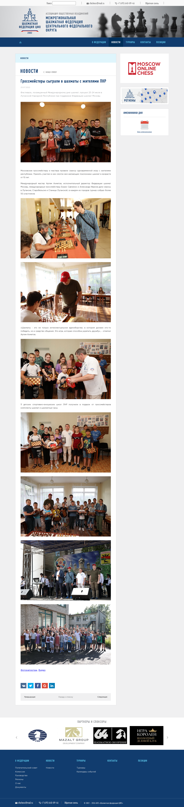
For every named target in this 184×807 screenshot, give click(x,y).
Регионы (19, 779)
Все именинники (144, 132)
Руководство (21, 775)
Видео (42, 670)
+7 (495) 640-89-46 (126, 3)
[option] (37, 736)
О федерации (99, 42)
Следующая (102, 697)
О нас (18, 783)
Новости (115, 42)
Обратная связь (152, 3)
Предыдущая (29, 697)
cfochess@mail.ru (96, 3)
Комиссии (20, 772)
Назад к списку (65, 697)
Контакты (145, 42)
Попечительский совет (26, 768)
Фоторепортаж (29, 670)
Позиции (161, 42)
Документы (20, 787)
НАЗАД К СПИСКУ (51, 72)
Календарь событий (86, 772)
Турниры (130, 42)
